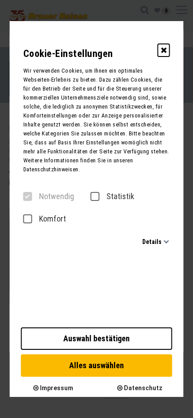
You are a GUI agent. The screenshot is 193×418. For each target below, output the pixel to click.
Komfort (52, 218)
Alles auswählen (96, 365)
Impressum (56, 388)
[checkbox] (27, 196)
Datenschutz (142, 388)
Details (152, 241)
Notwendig (56, 196)
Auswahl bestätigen (96, 338)
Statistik (120, 196)
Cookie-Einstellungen (68, 53)
